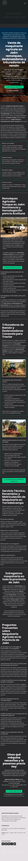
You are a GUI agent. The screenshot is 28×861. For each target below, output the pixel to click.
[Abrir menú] (25, 3)
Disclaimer (10, 857)
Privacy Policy (4, 857)
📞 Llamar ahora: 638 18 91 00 (14, 87)
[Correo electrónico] (14, 844)
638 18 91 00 (7, 785)
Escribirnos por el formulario (14, 795)
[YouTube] (8, 844)
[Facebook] (3, 844)
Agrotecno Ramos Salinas (8, 112)
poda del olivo (15, 411)
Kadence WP (10, 851)
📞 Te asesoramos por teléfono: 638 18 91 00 (14, 480)
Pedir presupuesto (14, 90)
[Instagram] (6, 844)
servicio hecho (21, 136)
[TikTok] (11, 844)
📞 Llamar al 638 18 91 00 (14, 791)
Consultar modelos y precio (12, 267)
